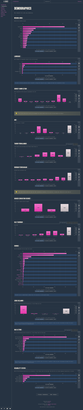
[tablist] (79, 26)
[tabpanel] (47, 36)
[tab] (79, 22)
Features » (53, 394)
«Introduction (42, 394)
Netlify (49, 402)
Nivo (50, 401)
